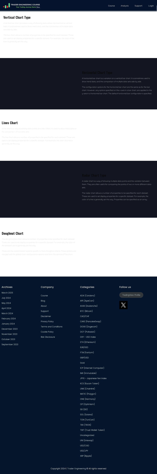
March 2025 (7, 292)
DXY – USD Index (88, 337)
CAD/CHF (84, 316)
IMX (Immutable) (88, 373)
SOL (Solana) (86, 414)
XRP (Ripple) (86, 456)
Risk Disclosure (48, 337)
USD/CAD (84, 445)
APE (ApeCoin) (87, 300)
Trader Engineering (76, 468)
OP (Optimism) (87, 404)
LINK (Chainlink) (87, 388)
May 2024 (6, 303)
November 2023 (9, 334)
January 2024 (8, 323)
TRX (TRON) (85, 425)
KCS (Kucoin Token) (89, 383)
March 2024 (7, 313)
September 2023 (10, 344)
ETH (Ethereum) (88, 342)
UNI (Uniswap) (86, 440)
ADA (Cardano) (87, 295)
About (44, 306)
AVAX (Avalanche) (89, 306)
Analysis (125, 6)
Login (151, 6)
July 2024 (6, 298)
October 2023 (8, 339)
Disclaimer (46, 316)
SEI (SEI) (84, 409)
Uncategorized (87, 435)
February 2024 (9, 318)
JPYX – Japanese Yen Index (93, 378)
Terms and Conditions (51, 326)
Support (138, 6)
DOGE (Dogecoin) (88, 326)
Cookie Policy (47, 331)
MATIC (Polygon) (88, 394)
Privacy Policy (47, 321)
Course (111, 6)
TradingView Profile (131, 295)
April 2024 (6, 308)
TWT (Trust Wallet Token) (92, 430)
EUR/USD (84, 347)
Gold (82, 362)
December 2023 (9, 329)
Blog (43, 300)
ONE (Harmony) (88, 399)
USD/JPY (84, 450)
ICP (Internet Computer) (92, 368)
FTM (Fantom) (87, 352)
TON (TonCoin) (87, 419)
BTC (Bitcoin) (86, 311)
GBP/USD (84, 357)
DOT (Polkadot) (87, 331)
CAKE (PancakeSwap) (90, 321)
